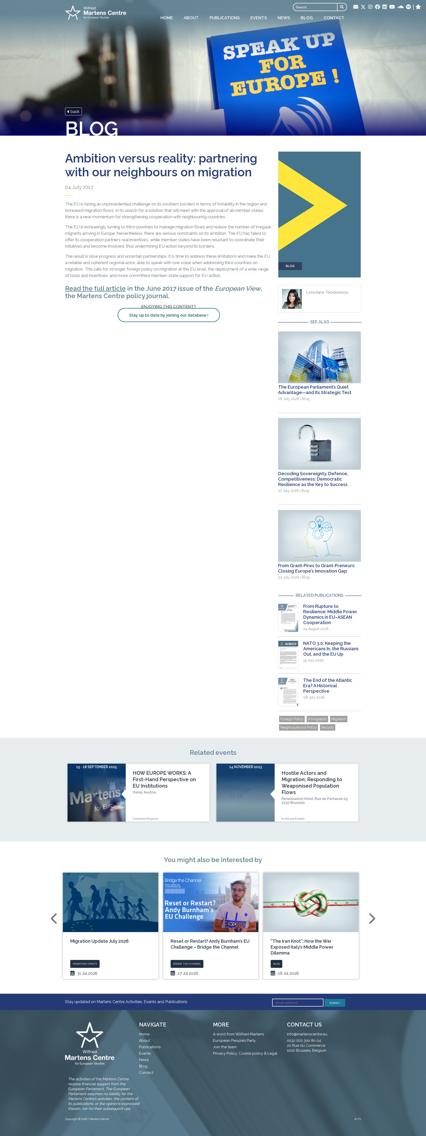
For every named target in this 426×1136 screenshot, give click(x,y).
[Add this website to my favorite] (418, 7)
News (284, 17)
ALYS (357, 1119)
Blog (307, 17)
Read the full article (95, 288)
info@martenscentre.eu (307, 1034)
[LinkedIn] (384, 7)
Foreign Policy (291, 719)
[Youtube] (392, 7)
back (75, 111)
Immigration (317, 719)
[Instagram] (370, 7)
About (191, 17)
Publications (225, 17)
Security (327, 727)
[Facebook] (377, 7)
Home (166, 17)
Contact (334, 17)
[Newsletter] (355, 7)
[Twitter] (363, 7)
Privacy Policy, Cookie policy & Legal (245, 1053)
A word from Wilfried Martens (238, 1034)
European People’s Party (234, 1040)
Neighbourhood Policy (298, 727)
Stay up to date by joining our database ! (168, 315)
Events (258, 17)
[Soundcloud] (400, 7)
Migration (338, 719)
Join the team (225, 1047)
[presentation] (54, 918)
